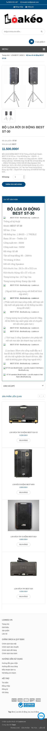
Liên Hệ (42, 728)
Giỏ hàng (5, 692)
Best (13, 712)
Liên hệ (4, 634)
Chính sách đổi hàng (9, 650)
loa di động (35, 712)
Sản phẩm (5, 631)
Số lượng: (5, 177)
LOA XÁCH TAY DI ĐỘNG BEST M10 (24, 537)
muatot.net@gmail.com (30, 2)
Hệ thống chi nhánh (9, 673)
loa (29, 712)
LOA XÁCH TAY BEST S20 (23, 589)
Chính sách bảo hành (9, 653)
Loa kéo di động (21, 712)
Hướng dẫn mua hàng (10, 666)
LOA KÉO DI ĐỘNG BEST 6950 (23, 484)
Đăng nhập (19, 7)
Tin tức (34, 728)
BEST (14, 144)
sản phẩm (39, 42)
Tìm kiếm (5, 683)
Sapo (14, 725)
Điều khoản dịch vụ (9, 670)
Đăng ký (30, 7)
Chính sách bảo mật (9, 644)
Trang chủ (5, 624)
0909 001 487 (13, 2)
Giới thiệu (5, 627)
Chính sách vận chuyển (10, 647)
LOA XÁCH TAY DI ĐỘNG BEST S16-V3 (23, 432)
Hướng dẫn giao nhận (10, 663)
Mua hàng (23, 440)
